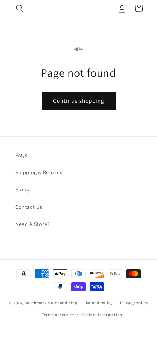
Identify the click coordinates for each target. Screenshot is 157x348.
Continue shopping (78, 100)
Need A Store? (32, 224)
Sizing (22, 189)
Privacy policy (134, 302)
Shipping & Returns (38, 172)
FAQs (21, 155)
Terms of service (58, 314)
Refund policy (99, 302)
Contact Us (28, 206)
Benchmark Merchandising (50, 302)
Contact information (101, 314)
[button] (19, 8)
